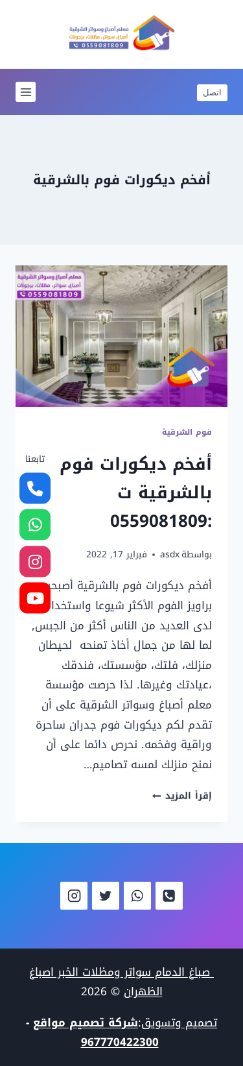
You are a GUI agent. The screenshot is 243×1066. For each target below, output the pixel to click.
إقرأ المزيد (182, 796)
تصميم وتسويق (179, 1022)
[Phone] (169, 896)
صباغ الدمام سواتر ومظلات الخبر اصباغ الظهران (121, 982)
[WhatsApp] (138, 896)
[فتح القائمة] (26, 92)
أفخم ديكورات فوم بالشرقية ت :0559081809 (136, 492)
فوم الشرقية (187, 432)
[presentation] (121, 336)
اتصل (212, 92)
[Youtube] (35, 598)
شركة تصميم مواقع (85, 1022)
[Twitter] (106, 896)
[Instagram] (74, 896)
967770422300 (120, 1042)
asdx (169, 554)
